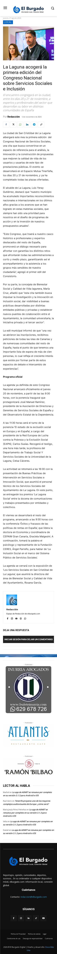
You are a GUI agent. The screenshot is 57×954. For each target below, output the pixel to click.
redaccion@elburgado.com (34, 896)
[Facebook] (6, 125)
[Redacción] (11, 600)
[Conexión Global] (28, 10)
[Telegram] (34, 125)
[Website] (21, 618)
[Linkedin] (27, 125)
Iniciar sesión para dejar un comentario (28, 639)
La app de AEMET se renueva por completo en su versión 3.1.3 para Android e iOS (25, 812)
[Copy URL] (41, 125)
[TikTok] (36, 918)
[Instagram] (12, 618)
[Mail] (16, 618)
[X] (13, 125)
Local (8, 22)
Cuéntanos (28, 889)
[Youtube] (43, 918)
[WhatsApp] (20, 125)
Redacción (13, 116)
